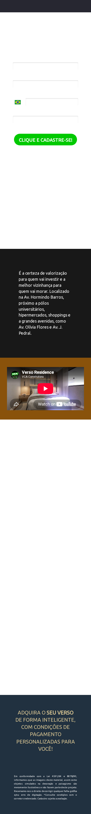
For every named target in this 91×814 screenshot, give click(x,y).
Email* (19, 75)
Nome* (20, 58)
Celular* (20, 93)
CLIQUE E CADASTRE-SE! (45, 140)
